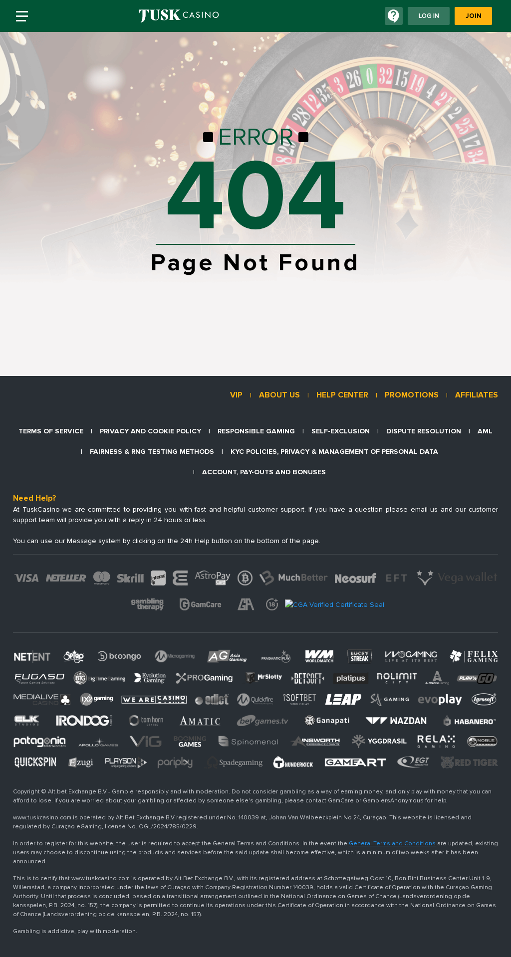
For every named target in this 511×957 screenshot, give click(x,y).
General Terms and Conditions (392, 843)
